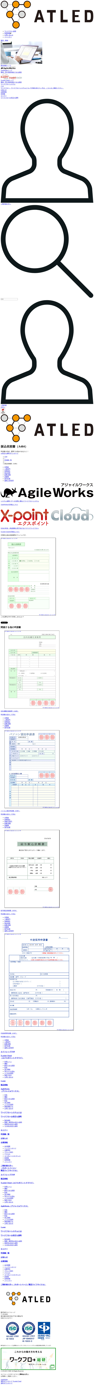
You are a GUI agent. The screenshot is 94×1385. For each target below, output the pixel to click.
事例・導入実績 (6, 72)
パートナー (8, 37)
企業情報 (4, 1142)
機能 (5, 1063)
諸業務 (6, 477)
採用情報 (7, 33)
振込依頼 (7, 473)
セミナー (4, 1130)
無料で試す (8, 1075)
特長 (5, 1095)
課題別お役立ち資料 (11, 1124)
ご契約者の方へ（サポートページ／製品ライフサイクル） (9, 1168)
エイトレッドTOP (8, 1052)
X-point (3, 1081)
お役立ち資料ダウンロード (9, 453)
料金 (5, 1067)
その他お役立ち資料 (11, 1126)
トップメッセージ (10, 1148)
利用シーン (8, 1062)
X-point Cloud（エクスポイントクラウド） (17, 1183)
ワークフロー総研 (10, 31)
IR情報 (6, 1158)
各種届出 (7, 471)
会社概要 (7, 1146)
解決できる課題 (16, 72)
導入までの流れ (9, 1071)
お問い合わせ (8, 35)
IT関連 (6, 467)
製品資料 (7, 1120)
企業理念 (7, 1150)
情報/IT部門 (8, 821)
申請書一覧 (5, 1134)
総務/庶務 (7, 475)
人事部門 (7, 469)
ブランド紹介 (8, 1152)
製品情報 (4, 1085)
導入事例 (7, 1069)
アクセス (7, 1154)
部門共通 (7, 478)
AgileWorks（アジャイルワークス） (15, 1206)
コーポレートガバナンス (12, 1156)
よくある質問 (8, 1073)
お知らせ (4, 1138)
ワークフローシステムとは (11, 1112)
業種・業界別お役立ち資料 (13, 1122)
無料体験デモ (8, 1106)
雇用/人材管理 (9, 480)
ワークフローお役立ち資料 (11, 1116)
